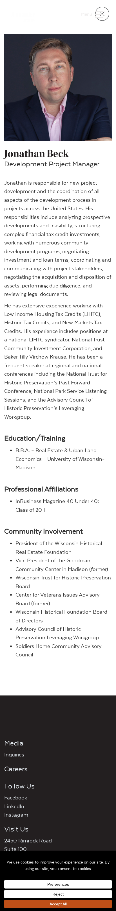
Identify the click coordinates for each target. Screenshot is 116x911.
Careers (16, 769)
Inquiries (14, 754)
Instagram (16, 815)
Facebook (15, 797)
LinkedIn (14, 806)
